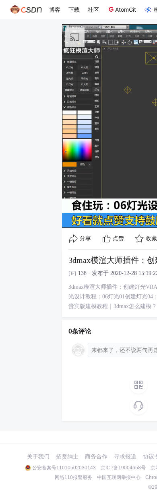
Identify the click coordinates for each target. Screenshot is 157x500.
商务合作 (96, 456)
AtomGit (125, 9)
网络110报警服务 (73, 477)
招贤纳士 (67, 456)
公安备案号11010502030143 (64, 468)
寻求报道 (125, 456)
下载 (74, 9)
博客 (54, 9)
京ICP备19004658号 (123, 468)
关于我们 (38, 456)
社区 (93, 9)
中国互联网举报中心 (118, 477)
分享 (85, 238)
